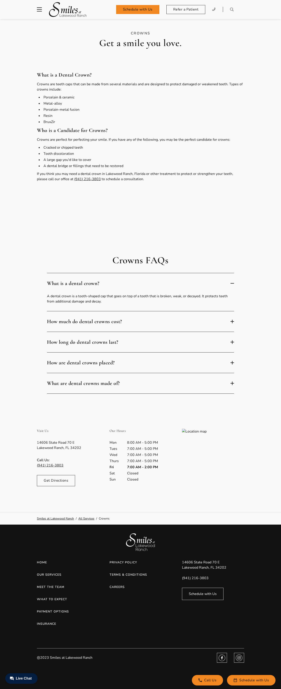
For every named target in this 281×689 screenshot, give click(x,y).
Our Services (49, 575)
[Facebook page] (222, 658)
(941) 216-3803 (87, 179)
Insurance (46, 624)
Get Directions (56, 480)
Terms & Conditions (128, 575)
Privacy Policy (123, 562)
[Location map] (213, 462)
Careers (117, 587)
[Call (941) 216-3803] (214, 9)
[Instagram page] (239, 658)
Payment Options (53, 611)
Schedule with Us (138, 9)
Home (42, 562)
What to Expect (52, 599)
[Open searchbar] (232, 9)
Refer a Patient (186, 9)
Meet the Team (50, 587)
